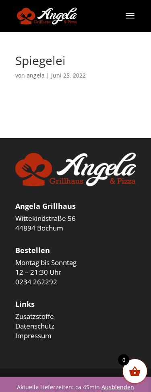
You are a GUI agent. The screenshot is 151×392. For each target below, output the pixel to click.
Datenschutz (34, 326)
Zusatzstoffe (34, 316)
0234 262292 (36, 281)
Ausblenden (117, 387)
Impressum (33, 335)
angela (36, 75)
